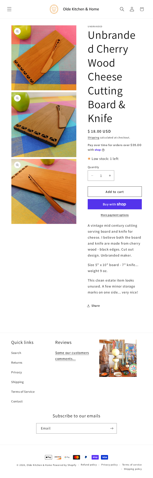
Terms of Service (23, 392)
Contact (17, 401)
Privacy (16, 372)
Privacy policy (109, 464)
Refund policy (89, 464)
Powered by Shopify (64, 465)
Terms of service (132, 464)
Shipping (93, 137)
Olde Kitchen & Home (39, 465)
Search (16, 353)
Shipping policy (133, 469)
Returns (16, 362)
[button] (9, 9)
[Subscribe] (112, 428)
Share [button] (95, 306)
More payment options (115, 215)
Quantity (93, 167)
